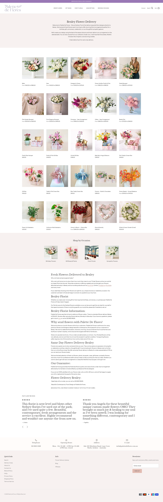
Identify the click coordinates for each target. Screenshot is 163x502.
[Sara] (57, 68)
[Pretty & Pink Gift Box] (57, 140)
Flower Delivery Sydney (62, 460)
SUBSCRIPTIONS (90, 8)
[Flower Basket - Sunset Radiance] (130, 176)
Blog (56, 463)
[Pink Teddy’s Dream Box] (130, 140)
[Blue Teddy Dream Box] (81, 176)
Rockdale (108, 285)
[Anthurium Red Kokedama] (57, 212)
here (59, 318)
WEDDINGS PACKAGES (103, 8)
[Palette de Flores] (12, 8)
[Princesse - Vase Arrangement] (81, 104)
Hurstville (90, 285)
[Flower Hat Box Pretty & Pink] (106, 68)
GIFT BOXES (68, 8)
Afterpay (57, 466)
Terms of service (9, 481)
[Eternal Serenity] (106, 212)
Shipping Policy (8, 479)
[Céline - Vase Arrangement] (106, 104)
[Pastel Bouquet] (130, 68)
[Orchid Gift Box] (81, 140)
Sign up (137, 471)
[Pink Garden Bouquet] (33, 104)
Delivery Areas (8, 463)
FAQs (5, 473)
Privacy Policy (8, 476)
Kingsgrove (102, 285)
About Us (7, 465)
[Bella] (33, 68)
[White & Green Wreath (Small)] (130, 212)
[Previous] (23, 427)
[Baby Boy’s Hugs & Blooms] (106, 140)
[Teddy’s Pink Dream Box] (57, 176)
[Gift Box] (33, 176)
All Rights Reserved (20, 494)
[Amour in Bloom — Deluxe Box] (81, 212)
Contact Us (7, 468)
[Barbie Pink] (130, 104)
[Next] (27, 427)
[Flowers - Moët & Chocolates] (106, 176)
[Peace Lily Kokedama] (33, 212)
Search (6, 460)
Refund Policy (8, 471)
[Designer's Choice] (81, 68)
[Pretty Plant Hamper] (33, 140)
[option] (51, 411)
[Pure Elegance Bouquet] (57, 104)
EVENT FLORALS (79, 8)
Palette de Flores (12, 494)
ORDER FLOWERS (58, 8)
